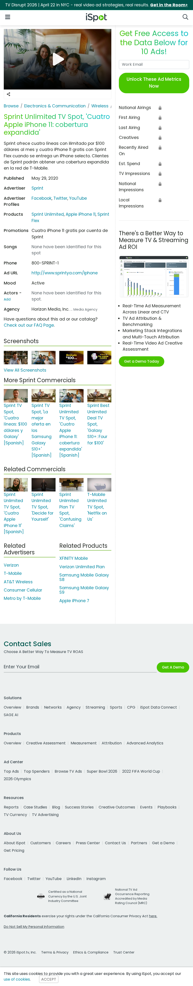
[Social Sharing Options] (8, 94)
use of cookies (17, 979)
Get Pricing (14, 850)
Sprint (37, 188)
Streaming (95, 707)
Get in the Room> (169, 5)
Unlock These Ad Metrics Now (154, 82)
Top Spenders (37, 771)
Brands (32, 707)
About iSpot (14, 843)
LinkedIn (74, 878)
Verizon (11, 565)
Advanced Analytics (145, 743)
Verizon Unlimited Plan (82, 567)
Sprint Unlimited (48, 214)
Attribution (112, 743)
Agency (74, 707)
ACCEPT (48, 979)
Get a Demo (163, 843)
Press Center (88, 843)
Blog (56, 807)
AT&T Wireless (18, 582)
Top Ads (11, 771)
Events (146, 807)
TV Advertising (45, 814)
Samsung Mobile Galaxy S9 (84, 590)
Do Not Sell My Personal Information (34, 926)
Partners (139, 843)
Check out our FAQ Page (29, 325)
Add (7, 299)
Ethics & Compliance (91, 952)
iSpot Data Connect (158, 707)
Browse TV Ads (68, 771)
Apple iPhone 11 (81, 214)
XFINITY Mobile (73, 558)
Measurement (84, 743)
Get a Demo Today (141, 361)
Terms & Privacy (54, 952)
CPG (131, 707)
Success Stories (79, 807)
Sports (116, 707)
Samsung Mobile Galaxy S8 (84, 577)
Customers (40, 843)
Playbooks (167, 807)
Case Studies (35, 807)
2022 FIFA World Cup (141, 771)
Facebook (42, 198)
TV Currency (15, 814)
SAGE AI (11, 715)
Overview (12, 707)
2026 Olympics (17, 779)
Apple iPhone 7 (74, 601)
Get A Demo (173, 667)
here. (153, 916)
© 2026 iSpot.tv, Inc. (20, 952)
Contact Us (115, 843)
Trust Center (123, 952)
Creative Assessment (46, 743)
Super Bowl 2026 (102, 771)
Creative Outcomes (117, 807)
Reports (11, 807)
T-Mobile (13, 573)
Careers (63, 843)
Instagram (96, 878)
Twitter (60, 198)
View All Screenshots (25, 370)
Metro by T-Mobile (22, 598)
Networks (53, 707)
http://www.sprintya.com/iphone (65, 273)
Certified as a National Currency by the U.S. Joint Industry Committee (67, 896)
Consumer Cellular (23, 590)
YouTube (78, 198)
